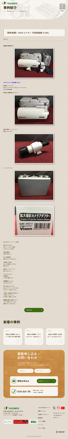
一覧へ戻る (29, 310)
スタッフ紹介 (41, 428)
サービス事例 (41, 421)
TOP (4, 11)
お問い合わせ (39, 371)
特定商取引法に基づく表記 (59, 413)
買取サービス (41, 411)
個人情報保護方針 (57, 415)
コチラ (15, 300)
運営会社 (55, 417)
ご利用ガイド (22, 371)
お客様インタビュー (43, 414)
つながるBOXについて (44, 407)
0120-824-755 (23, 391)
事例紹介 (40, 418)
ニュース (40, 425)
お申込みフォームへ (43, 381)
